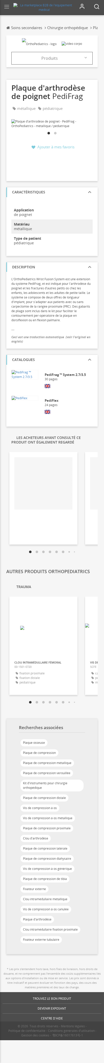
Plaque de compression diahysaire (47, 858)
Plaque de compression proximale (47, 828)
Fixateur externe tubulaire (41, 939)
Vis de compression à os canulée (46, 909)
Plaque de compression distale (44, 798)
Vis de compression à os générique (47, 869)
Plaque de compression (39, 753)
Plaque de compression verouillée (46, 773)
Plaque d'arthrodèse (37, 919)
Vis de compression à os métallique (47, 818)
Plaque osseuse (34, 742)
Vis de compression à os (40, 808)
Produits (49, 58)
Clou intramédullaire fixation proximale (50, 929)
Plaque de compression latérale (45, 848)
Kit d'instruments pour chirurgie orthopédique (45, 785)
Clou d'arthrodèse (35, 838)
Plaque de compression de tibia (45, 879)
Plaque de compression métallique (47, 763)
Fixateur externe (34, 889)
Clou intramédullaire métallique (45, 899)
